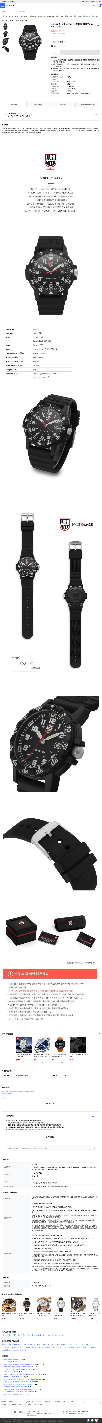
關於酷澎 (3, 1401)
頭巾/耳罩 (38, 1335)
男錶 (21, 1350)
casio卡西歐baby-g (7, 1350)
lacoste (16, 1350)
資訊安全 (3, 1404)
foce (26, 1350)
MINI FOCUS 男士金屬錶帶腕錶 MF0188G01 (15, 1387)
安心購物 (70, 1401)
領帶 (19, 1335)
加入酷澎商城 (28, 1404)
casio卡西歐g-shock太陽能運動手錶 (11, 1347)
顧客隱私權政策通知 (60, 1401)
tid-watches (72, 1347)
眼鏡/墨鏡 (50, 1335)
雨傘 (56, 1335)
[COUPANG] (18, 1412)
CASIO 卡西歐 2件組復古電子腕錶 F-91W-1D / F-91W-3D (18, 1384)
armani (4, 1344)
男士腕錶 (23, 1344)
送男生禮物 (37, 1344)
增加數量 (58, 53)
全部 (3, 11)
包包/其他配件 (19, 20)
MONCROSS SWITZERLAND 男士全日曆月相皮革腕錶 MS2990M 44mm (22, 1374)
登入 (83, 1)
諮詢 (93, 1116)
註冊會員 (87, 1)
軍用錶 (59, 1347)
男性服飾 (11, 20)
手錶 (26, 20)
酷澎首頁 (4, 20)
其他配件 (61, 1335)
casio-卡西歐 (84, 1344)
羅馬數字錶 (86, 1347)
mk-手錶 (30, 1344)
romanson (16, 1344)
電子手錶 (34, 1347)
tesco (91, 1344)
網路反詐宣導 (38, 1404)
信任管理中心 (48, 1401)
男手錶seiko (26, 1347)
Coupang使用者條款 (27, 1401)
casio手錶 (93, 1347)
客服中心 (93, 1)
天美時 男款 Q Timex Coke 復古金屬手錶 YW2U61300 (17, 1369)
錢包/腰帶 (9, 1335)
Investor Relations (14, 1401)
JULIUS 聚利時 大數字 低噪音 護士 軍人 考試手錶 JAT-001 (18, 1392)
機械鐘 (9, 1344)
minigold (76, 1344)
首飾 (15, 1335)
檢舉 (90, 1148)
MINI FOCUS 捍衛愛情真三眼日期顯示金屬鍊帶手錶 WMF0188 (20, 1389)
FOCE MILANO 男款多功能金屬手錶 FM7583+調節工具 (18, 1367)
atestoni (70, 1344)
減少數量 (58, 51)
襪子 (44, 1335)
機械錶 (44, 1344)
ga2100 (57, 1344)
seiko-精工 (48, 1347)
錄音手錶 (50, 1344)
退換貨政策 (39, 1401)
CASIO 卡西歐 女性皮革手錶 (11, 1372)
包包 (3, 1335)
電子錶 (79, 1347)
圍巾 (33, 1335)
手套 (28, 1335)
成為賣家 (98, 1)
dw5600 (63, 1344)
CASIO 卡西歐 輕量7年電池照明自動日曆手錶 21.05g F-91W (19, 1382)
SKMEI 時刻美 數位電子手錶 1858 (12, 1359)
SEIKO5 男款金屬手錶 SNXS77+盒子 (13, 1377)
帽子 (24, 1335)
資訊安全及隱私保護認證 (15, 1404)
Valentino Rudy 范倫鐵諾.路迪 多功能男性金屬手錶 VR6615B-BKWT (21, 1364)
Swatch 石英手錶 (8, 1362)
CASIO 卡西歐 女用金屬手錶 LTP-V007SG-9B (15, 1394)
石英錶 (65, 1347)
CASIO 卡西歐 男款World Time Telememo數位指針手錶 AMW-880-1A (22, 1379)
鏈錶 (54, 1347)
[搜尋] (99, 11)
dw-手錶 (41, 1347)
